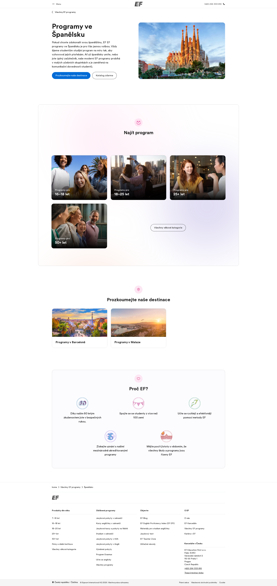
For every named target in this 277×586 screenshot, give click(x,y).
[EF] (139, 4)
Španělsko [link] (88, 487)
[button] (57, 4)
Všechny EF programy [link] (70, 487)
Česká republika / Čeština (66, 582)
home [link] (54, 487)
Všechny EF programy (65, 12)
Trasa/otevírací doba (193, 573)
